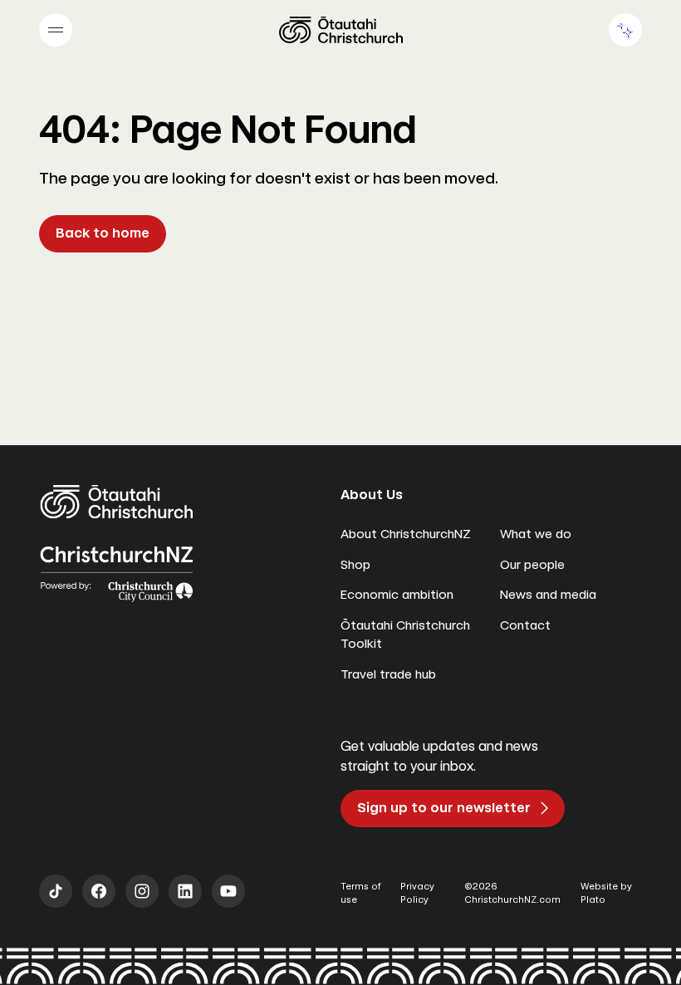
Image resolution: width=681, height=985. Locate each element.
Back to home (102, 233)
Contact (525, 625)
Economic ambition (396, 594)
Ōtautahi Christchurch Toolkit (405, 635)
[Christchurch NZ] (341, 30)
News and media (548, 594)
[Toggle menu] (55, 30)
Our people (532, 564)
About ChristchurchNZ (405, 534)
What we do (535, 534)
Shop (355, 564)
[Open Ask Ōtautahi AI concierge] (625, 30)
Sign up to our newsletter (444, 808)
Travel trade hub (388, 674)
